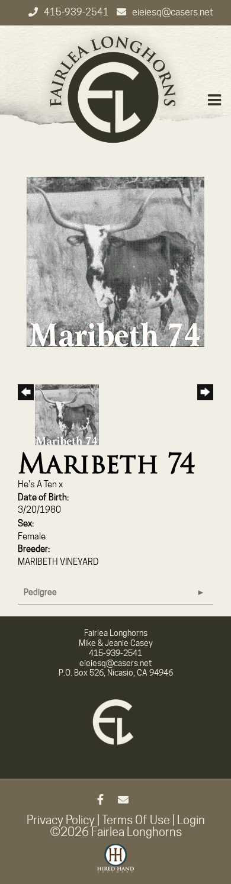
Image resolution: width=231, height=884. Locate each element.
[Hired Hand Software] (115, 863)
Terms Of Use (136, 820)
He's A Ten (37, 484)
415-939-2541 (77, 12)
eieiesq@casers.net (172, 12)
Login (191, 820)
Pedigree (40, 592)
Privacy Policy (61, 820)
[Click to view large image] (115, 261)
